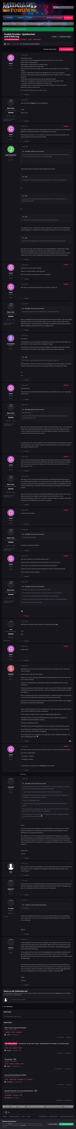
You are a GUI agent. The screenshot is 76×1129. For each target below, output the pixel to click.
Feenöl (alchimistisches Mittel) (15, 1075)
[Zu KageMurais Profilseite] (10, 883)
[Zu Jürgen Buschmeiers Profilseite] (10, 149)
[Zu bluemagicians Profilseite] (10, 338)
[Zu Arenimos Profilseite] (10, 942)
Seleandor (11, 674)
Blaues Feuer (10, 108)
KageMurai (11, 889)
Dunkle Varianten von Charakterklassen (19, 1091)
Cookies (28, 1116)
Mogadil (9, 1050)
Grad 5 (8, 44)
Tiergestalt (8, 1059)
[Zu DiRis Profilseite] (10, 624)
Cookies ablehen (53, 1124)
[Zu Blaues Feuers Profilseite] (10, 102)
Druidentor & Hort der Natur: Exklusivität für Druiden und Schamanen (43, 1043)
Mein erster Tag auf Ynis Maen (15, 1028)
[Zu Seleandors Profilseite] (10, 668)
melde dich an (58, 993)
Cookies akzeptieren (67, 1124)
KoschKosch (7, 1077)
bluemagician (11, 344)
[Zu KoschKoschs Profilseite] (5, 1082)
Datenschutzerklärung (15, 1116)
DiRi (11, 629)
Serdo (6, 1045)
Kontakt (23, 1116)
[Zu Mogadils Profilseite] (5, 1050)
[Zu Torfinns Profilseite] (5, 1035)
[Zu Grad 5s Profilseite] (5, 44)
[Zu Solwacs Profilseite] (5, 1066)
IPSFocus (45, 1116)
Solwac (8, 1066)
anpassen (23, 1125)
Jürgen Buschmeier (10, 155)
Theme (40, 1116)
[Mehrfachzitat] (21, 94)
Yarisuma (9, 1097)
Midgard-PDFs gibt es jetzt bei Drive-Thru (15, 29)
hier (57, 624)
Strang (33, 103)
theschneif (11, 787)
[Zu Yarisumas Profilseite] (5, 1098)
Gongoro (7, 1061)
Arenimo (10, 948)
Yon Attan (11, 908)
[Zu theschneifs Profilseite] (10, 781)
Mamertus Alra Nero (10, 1092)
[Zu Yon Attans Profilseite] (10, 902)
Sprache (5, 1116)
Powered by (66, 1116)
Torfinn (6, 1029)
